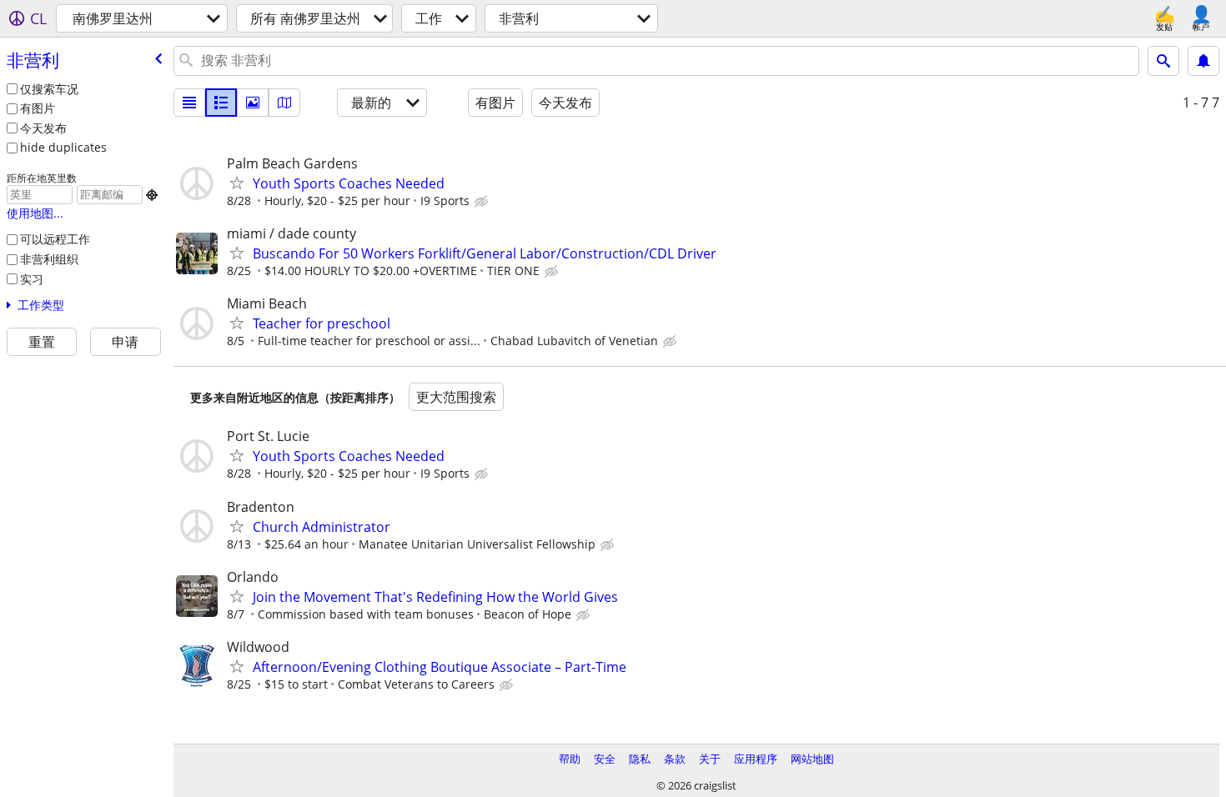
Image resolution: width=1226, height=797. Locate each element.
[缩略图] (221, 102)
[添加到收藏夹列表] (237, 183)
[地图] (284, 102)
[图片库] (253, 102)
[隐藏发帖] (483, 201)
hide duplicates (63, 147)
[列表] (189, 102)
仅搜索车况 (49, 89)
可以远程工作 (55, 239)
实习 (31, 279)
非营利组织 (49, 259)
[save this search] (1203, 61)
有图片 (37, 108)
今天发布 (43, 128)
